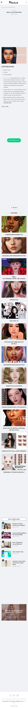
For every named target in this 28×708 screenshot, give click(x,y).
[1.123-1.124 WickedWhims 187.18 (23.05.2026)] (6, 535)
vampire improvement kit (14, 234)
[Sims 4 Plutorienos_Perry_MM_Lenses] (14, 266)
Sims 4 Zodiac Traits (17, 551)
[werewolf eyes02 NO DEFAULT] (14, 462)
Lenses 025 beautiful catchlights (14, 407)
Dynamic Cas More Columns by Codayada (18, 524)
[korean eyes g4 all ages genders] (14, 440)
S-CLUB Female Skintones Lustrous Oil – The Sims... (14, 611)
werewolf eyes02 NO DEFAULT (14, 472)
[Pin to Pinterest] (15, 207)
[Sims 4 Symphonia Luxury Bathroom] (6, 545)
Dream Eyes (14, 299)
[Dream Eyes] (14, 289)
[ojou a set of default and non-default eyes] (14, 418)
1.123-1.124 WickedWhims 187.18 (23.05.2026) (19, 533)
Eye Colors (14, 10)
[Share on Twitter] (13, 207)
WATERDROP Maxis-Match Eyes (14, 365)
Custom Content (7, 78)
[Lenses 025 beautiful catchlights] (14, 396)
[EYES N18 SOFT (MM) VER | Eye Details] (14, 331)
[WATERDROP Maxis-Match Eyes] (14, 354)
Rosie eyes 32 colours (14, 386)
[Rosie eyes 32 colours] (14, 375)
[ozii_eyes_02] (14, 310)
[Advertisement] (14, 31)
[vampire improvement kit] (14, 224)
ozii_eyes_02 (14, 321)
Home (3, 7)
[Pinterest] (17, 695)
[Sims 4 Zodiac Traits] (6, 554)
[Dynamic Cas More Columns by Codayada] (6, 526)
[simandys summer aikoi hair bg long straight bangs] (6, 563)
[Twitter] (14, 695)
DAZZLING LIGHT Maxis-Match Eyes (14, 255)
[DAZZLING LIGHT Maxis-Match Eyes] (14, 245)
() (14, 140)
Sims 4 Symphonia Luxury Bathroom (17, 543)
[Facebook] (10, 695)
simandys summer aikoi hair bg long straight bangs (18, 563)
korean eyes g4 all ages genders (14, 451)
